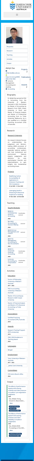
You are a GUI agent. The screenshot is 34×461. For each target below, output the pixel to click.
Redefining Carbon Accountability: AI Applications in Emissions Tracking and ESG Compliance (16, 180)
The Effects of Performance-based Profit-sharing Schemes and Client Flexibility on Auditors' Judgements (17, 418)
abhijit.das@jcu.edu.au (13, 73)
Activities (9, 59)
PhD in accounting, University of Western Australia (14, 291)
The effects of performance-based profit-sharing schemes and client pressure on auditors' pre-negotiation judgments (17, 390)
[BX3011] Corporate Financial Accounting (11, 251)
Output (9, 63)
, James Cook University (15, 366)
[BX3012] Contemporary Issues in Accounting (12, 214)
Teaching (9, 55)
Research (10, 51)
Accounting (11, 89)
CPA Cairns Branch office (15, 374)
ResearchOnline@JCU (15, 410)
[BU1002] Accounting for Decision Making (13, 223)
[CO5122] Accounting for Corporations (12, 261)
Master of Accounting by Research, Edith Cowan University (15, 298)
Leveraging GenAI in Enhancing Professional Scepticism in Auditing (16, 193)
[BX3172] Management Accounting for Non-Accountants (13, 241)
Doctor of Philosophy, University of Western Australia (14, 281)
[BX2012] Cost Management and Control (13, 231)
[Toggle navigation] (17, 14)
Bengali (10, 350)
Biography (10, 46)
